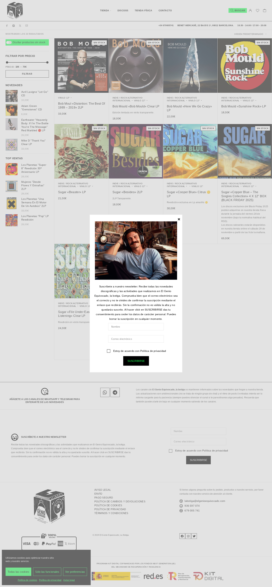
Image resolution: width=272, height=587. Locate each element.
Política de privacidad (153, 350)
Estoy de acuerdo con (139, 350)
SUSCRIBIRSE (136, 360)
